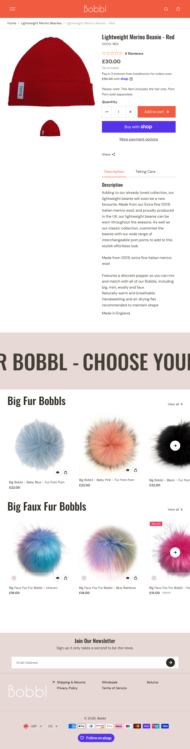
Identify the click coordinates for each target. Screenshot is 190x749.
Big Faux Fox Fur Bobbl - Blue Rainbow (107, 588)
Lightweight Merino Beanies (41, 23)
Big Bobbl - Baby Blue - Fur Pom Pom (36, 482)
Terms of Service (114, 688)
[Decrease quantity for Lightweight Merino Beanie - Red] (107, 112)
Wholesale (109, 682)
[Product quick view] (66, 472)
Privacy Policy (67, 688)
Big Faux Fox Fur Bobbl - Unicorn (33, 588)
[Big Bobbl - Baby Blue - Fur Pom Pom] (40, 445)
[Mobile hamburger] (12, 9)
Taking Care (145, 171)
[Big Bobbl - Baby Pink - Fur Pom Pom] (110, 444)
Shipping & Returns (71, 682)
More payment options (139, 139)
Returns (152, 682)
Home (11, 23)
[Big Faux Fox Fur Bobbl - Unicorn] (40, 552)
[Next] (175, 446)
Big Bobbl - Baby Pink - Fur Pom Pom (106, 480)
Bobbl (101, 718)
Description (114, 171)
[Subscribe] (170, 662)
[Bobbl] (95, 9)
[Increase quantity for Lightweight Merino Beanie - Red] (130, 112)
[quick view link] (58, 472)
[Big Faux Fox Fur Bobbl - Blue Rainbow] (110, 552)
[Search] (166, 8)
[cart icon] (178, 8)
